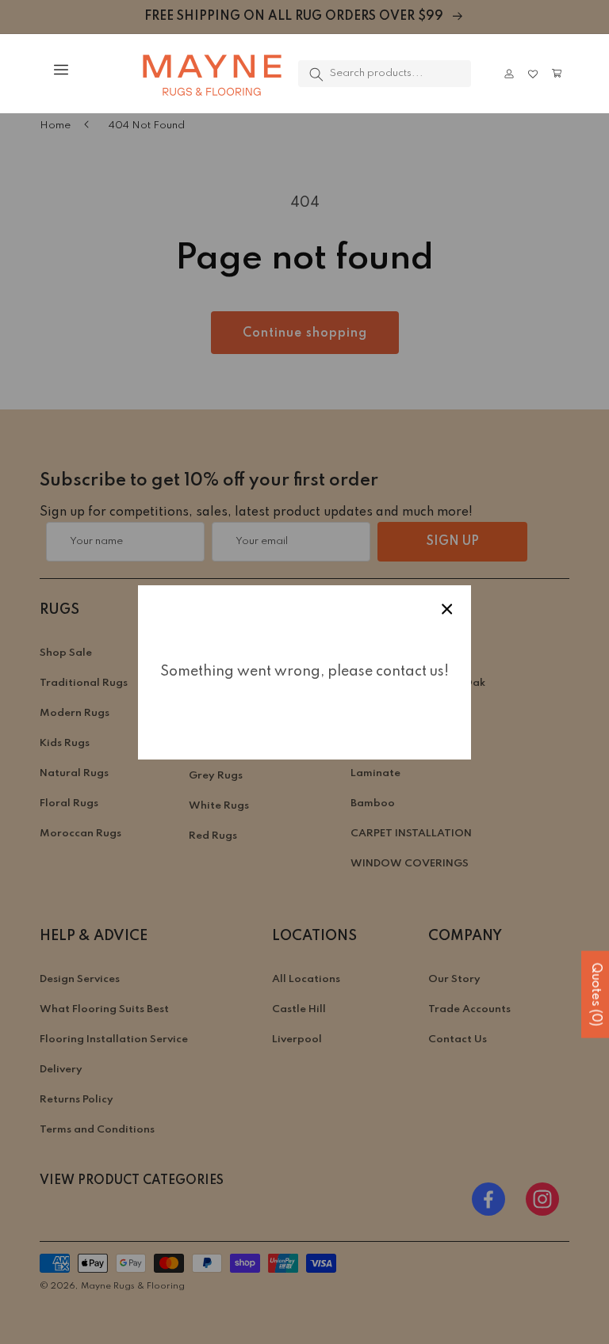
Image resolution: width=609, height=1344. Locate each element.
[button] (52, 69)
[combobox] (384, 73)
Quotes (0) (595, 994)
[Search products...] (316, 74)
